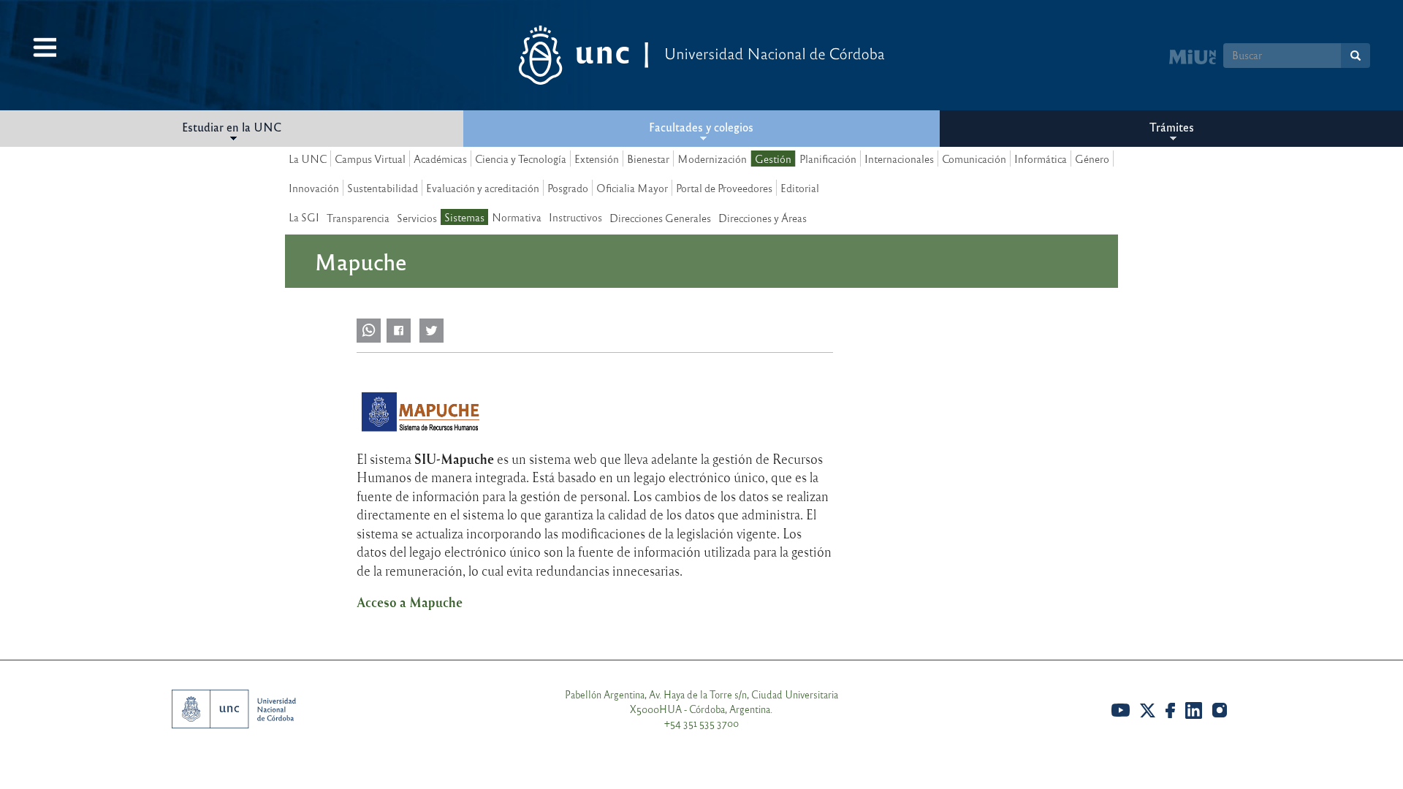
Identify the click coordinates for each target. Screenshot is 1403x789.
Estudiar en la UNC (231, 127)
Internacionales (899, 158)
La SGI (304, 217)
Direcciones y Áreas (762, 217)
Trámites (1171, 127)
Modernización (712, 158)
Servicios (417, 217)
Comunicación (974, 158)
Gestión (773, 158)
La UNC (308, 158)
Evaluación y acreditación (482, 187)
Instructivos (575, 217)
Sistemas (464, 217)
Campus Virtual (370, 158)
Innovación (314, 187)
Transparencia (358, 217)
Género (1092, 158)
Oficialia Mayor (632, 187)
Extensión (596, 158)
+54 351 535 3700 (701, 723)
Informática (1040, 158)
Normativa (516, 217)
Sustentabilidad (382, 187)
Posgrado (567, 187)
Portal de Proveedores (724, 187)
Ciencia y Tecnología (520, 158)
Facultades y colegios (701, 127)
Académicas (440, 158)
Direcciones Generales (660, 217)
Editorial (799, 187)
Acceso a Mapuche (410, 602)
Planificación (827, 158)
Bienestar (648, 158)
